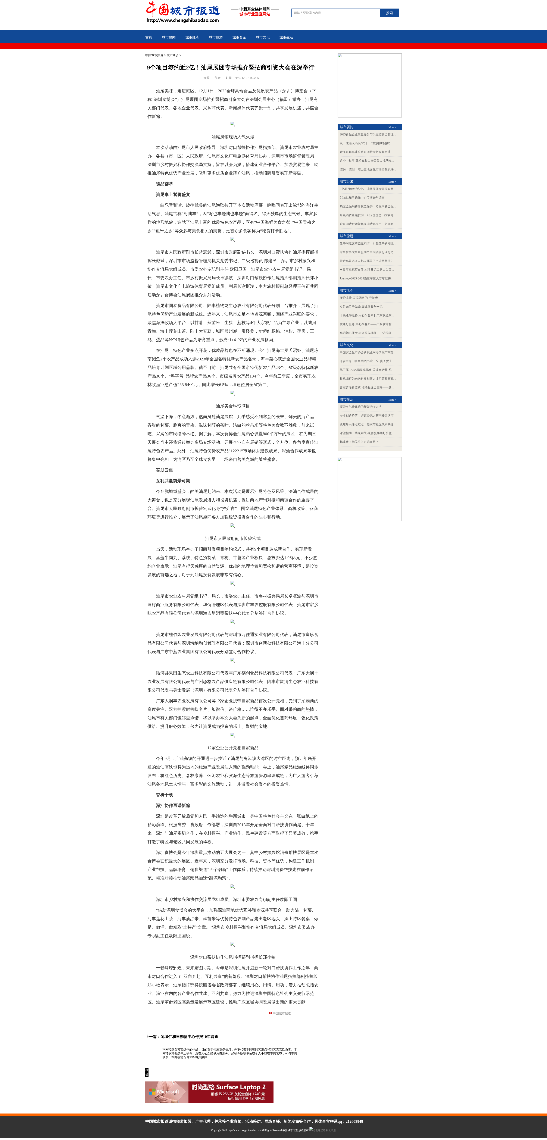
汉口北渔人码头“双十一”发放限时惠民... (366, 143)
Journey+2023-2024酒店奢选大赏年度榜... (366, 278)
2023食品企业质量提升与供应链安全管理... (368, 134)
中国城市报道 (154, 55)
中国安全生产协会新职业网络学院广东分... (368, 352)
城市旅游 (216, 37)
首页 (148, 37)
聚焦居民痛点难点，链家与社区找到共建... (368, 424)
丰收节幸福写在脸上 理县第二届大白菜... (367, 269)
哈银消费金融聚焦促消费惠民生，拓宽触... (368, 224)
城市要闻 (169, 37)
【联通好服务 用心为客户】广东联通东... (367, 315)
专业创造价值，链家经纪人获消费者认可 (367, 415)
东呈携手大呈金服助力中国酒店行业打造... (368, 252)
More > (392, 127)
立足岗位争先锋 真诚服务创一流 (361, 306)
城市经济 (192, 37)
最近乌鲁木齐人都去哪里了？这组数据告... (368, 261)
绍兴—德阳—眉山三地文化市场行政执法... (368, 169)
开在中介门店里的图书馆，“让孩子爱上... (367, 361)
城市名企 (239, 37)
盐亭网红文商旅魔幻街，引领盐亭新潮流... (368, 243)
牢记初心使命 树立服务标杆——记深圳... (367, 333)
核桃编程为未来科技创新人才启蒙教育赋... (368, 378)
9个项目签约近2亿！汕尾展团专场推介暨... (368, 189)
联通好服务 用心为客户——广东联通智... (367, 324)
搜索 (389, 13)
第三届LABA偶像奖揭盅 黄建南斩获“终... (367, 370)
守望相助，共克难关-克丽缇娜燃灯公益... (367, 433)
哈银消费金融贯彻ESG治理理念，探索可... (368, 215)
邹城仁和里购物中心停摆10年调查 (189, 1036)
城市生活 (286, 37)
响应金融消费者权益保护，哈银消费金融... (368, 206)
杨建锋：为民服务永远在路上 (359, 442)
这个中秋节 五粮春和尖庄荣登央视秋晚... (367, 160)
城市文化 (263, 37)
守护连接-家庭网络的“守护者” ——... (364, 298)
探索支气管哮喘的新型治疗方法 (361, 406)
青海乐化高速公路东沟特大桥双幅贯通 (365, 152)
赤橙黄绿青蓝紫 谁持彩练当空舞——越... (367, 387)
